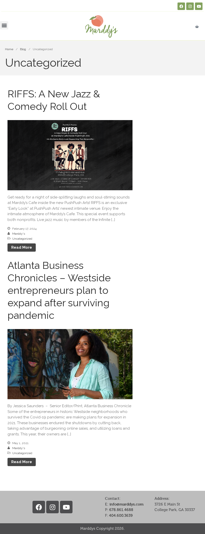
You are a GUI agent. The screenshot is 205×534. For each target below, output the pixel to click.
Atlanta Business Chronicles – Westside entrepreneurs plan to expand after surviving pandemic (59, 290)
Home (9, 49)
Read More (21, 247)
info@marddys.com (127, 504)
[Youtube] (198, 6)
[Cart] (197, 26)
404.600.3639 (121, 515)
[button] (4, 25)
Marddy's (18, 233)
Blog (23, 49)
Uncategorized (22, 238)
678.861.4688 (121, 510)
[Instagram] (190, 6)
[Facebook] (181, 6)
